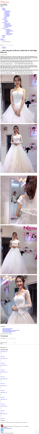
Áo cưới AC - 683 (2, 376)
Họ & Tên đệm (2, 338)
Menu (1, 6)
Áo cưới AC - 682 (2, 383)
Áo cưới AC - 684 (2, 356)
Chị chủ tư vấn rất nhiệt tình (6, 332)
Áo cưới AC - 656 (2, 418)
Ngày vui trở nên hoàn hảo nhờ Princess (8, 331)
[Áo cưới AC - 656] (3, 413)
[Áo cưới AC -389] (3, 405)
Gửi (1, 343)
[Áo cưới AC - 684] (3, 351)
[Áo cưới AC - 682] (3, 378)
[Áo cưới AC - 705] (3, 392)
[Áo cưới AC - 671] (3, 385)
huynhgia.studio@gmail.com (7, 428)
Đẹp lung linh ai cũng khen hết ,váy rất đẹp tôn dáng (10, 330)
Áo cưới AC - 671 (2, 390)
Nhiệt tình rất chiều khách (6, 329)
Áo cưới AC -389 (2, 410)
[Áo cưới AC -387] (3, 365)
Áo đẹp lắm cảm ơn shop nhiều (7, 328)
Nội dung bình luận (3, 342)
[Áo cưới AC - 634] (3, 399)
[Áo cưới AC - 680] (3, 358)
